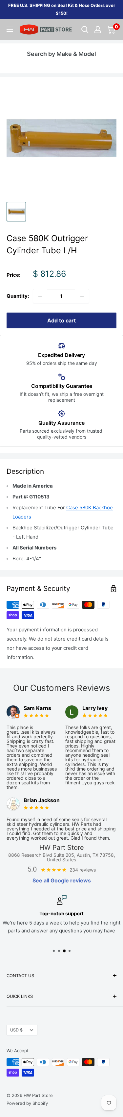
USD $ (16, 1030)
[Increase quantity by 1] (82, 296)
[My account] (97, 29)
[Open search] (85, 29)
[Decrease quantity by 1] (40, 296)
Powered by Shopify (27, 1103)
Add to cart (61, 320)
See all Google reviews (61, 880)
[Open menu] (10, 29)
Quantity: (18, 296)
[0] (111, 30)
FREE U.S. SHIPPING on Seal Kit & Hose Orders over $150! (61, 9)
